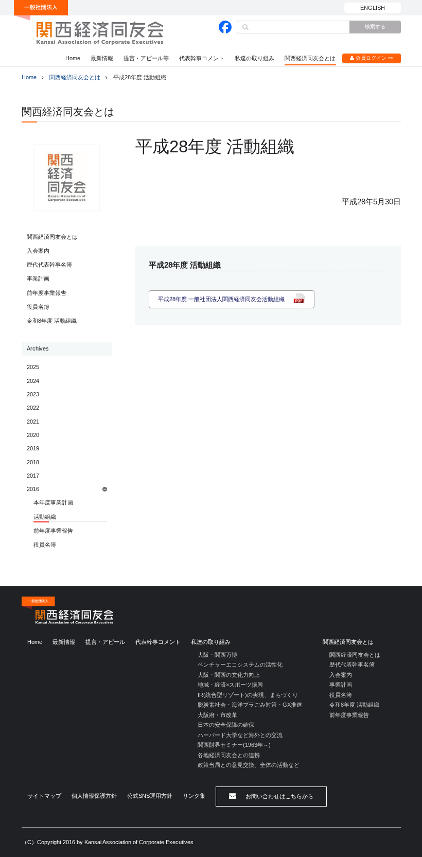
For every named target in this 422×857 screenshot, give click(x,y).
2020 (33, 435)
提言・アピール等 (146, 58)
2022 (33, 408)
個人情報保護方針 (94, 796)
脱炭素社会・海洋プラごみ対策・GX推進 (250, 705)
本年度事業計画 (53, 502)
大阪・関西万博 (217, 655)
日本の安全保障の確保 (226, 725)
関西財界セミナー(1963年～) (234, 745)
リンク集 (194, 796)
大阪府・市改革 (217, 715)
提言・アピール (105, 642)
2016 (33, 489)
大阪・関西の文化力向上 (229, 675)
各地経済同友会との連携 (229, 755)
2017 (33, 476)
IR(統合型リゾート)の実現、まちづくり (248, 695)
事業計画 (38, 278)
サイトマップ (44, 796)
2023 (33, 394)
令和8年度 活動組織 (52, 321)
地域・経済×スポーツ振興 (230, 684)
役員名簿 (38, 307)
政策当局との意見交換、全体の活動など (249, 765)
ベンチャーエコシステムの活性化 (240, 664)
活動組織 (44, 517)
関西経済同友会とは (310, 58)
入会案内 (38, 251)
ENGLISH (372, 8)
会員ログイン (371, 58)
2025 (33, 367)
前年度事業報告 (46, 293)
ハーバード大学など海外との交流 (240, 735)
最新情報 (102, 58)
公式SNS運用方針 (149, 796)
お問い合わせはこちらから (278, 796)
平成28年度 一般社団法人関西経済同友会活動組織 (221, 299)
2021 (33, 421)
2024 (33, 381)
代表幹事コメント (201, 58)
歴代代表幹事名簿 (49, 264)
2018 (33, 462)
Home (72, 58)
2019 (33, 448)
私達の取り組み (254, 58)
